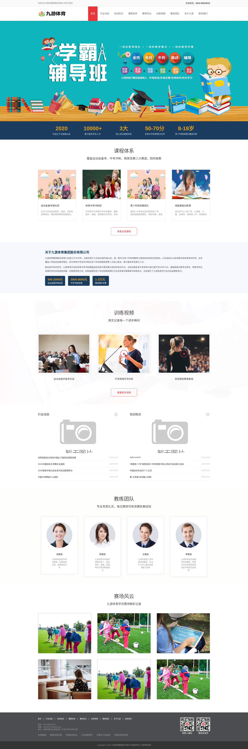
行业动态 (49, 719)
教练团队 (105, 719)
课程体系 (71, 719)
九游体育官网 (146, 745)
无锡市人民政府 (103, 735)
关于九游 (117, 719)
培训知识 (60, 719)
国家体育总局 (56, 735)
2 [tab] (125, 119)
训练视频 (94, 719)
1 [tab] (122, 119)
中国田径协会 (71, 735)
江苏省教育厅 (87, 735)
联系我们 (128, 719)
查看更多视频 (124, 392)
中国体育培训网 (121, 735)
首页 (39, 719)
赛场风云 (83, 719)
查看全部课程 (124, 231)
